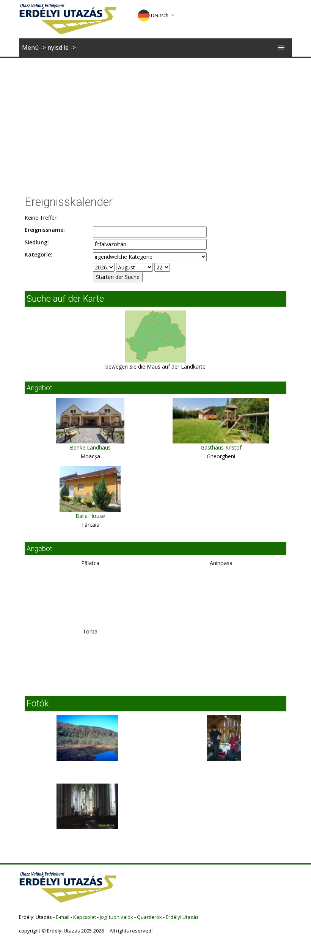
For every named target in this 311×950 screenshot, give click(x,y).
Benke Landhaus (90, 447)
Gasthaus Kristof (221, 447)
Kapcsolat (84, 917)
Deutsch (159, 15)
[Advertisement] (155, 115)
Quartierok (149, 917)
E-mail (62, 917)
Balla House (90, 515)
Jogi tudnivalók (116, 917)
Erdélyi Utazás (182, 917)
